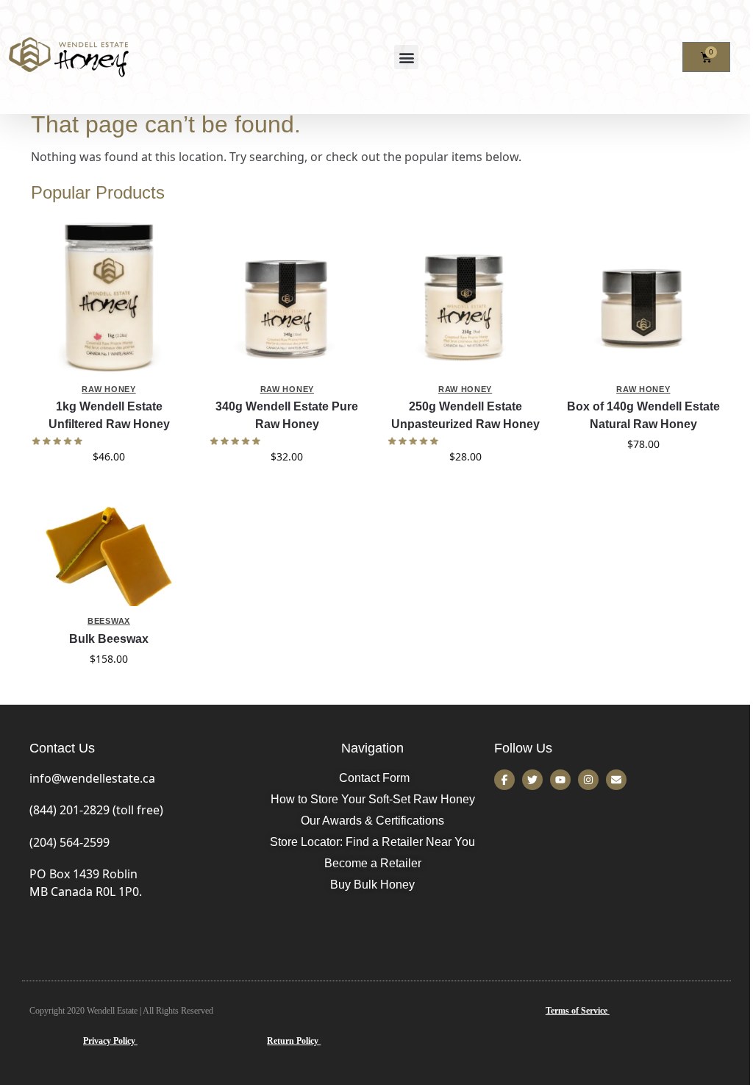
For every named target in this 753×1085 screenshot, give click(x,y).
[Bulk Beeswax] (109, 554)
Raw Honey (108, 389)
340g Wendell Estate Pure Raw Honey (286, 415)
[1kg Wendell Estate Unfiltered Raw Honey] (109, 296)
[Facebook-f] (504, 779)
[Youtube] (560, 779)
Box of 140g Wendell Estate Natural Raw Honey (643, 415)
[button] (406, 57)
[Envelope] (616, 779)
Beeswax (109, 620)
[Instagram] (588, 779)
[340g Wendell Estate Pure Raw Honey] (287, 296)
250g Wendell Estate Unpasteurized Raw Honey (465, 415)
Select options (109, 488)
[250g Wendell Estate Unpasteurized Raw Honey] (465, 296)
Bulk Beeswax (109, 639)
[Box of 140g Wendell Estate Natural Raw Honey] (643, 296)
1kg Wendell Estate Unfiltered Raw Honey (109, 415)
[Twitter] (532, 779)
